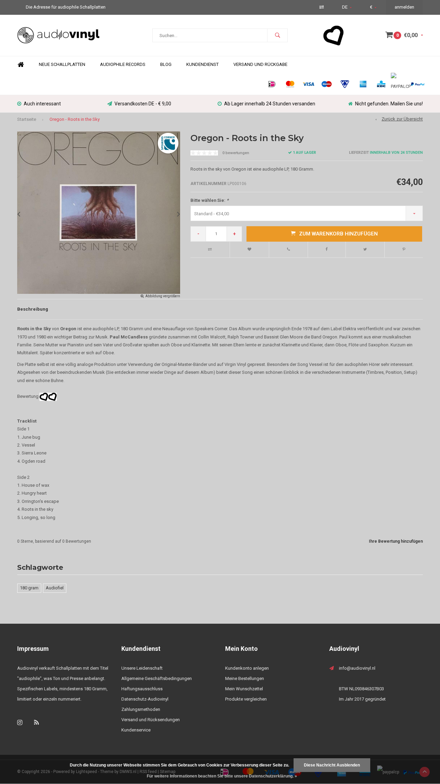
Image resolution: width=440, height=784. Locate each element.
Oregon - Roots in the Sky (75, 119)
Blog (166, 64)
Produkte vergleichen (246, 699)
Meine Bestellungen (244, 678)
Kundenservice (136, 730)
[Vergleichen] (321, 7)
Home (20, 64)
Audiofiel (55, 587)
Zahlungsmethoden (140, 709)
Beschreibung (32, 309)
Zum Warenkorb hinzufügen (338, 234)
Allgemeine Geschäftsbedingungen (156, 678)
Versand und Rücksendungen (150, 719)
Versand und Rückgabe (260, 64)
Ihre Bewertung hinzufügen (396, 541)
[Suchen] (277, 35)
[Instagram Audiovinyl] (20, 722)
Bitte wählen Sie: (209, 200)
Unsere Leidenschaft (142, 668)
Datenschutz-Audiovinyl (144, 699)
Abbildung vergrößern (162, 296)
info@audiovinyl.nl (357, 668)
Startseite (26, 119)
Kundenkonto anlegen (247, 668)
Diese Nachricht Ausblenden (332, 765)
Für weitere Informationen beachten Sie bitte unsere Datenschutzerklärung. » (222, 776)
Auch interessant (42, 103)
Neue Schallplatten (62, 64)
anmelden (404, 7)
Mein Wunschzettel (244, 688)
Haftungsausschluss (142, 688)
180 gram (29, 587)
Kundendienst (202, 64)
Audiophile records (122, 64)
